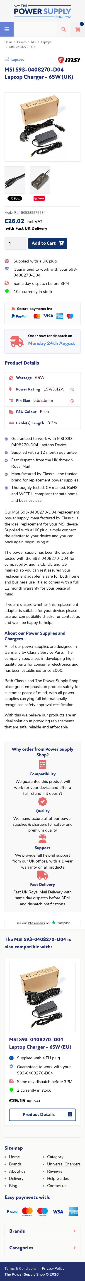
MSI (33, 42)
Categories (21, 1248)
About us (17, 1172)
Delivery (16, 1179)
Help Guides (58, 1179)
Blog (13, 1186)
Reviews (54, 1172)
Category (55, 1157)
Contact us (56, 1186)
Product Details (39, 1114)
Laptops (46, 42)
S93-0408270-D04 (22, 47)
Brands (22, 42)
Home (8, 42)
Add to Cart (44, 243)
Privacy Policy (53, 1269)
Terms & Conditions (20, 1269)
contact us (71, 617)
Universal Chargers (63, 1164)
